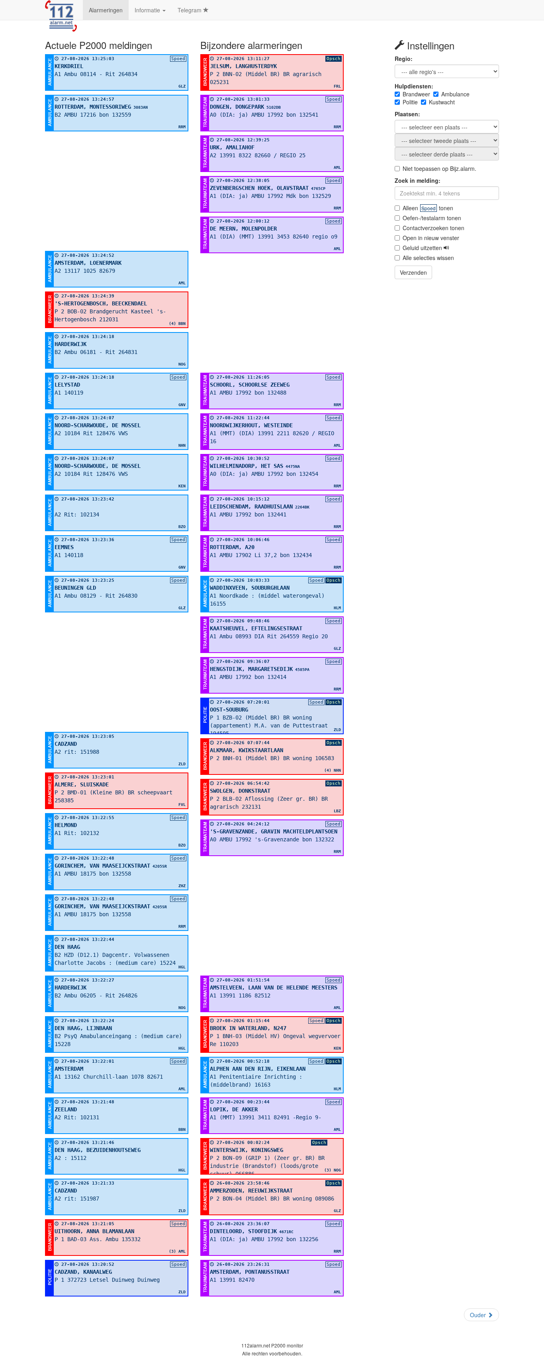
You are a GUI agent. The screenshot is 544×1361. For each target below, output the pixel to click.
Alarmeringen (106, 10)
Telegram (190, 10)
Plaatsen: (407, 114)
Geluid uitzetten (423, 248)
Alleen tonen (428, 208)
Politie (410, 102)
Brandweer (416, 94)
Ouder (478, 1315)
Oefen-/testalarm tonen (432, 218)
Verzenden (413, 272)
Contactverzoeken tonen (433, 228)
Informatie (148, 10)
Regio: (404, 59)
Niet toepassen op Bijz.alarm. (439, 168)
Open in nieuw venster (431, 238)
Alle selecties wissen (428, 258)
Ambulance (455, 94)
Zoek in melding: (417, 180)
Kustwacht (442, 102)
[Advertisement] (116, 191)
